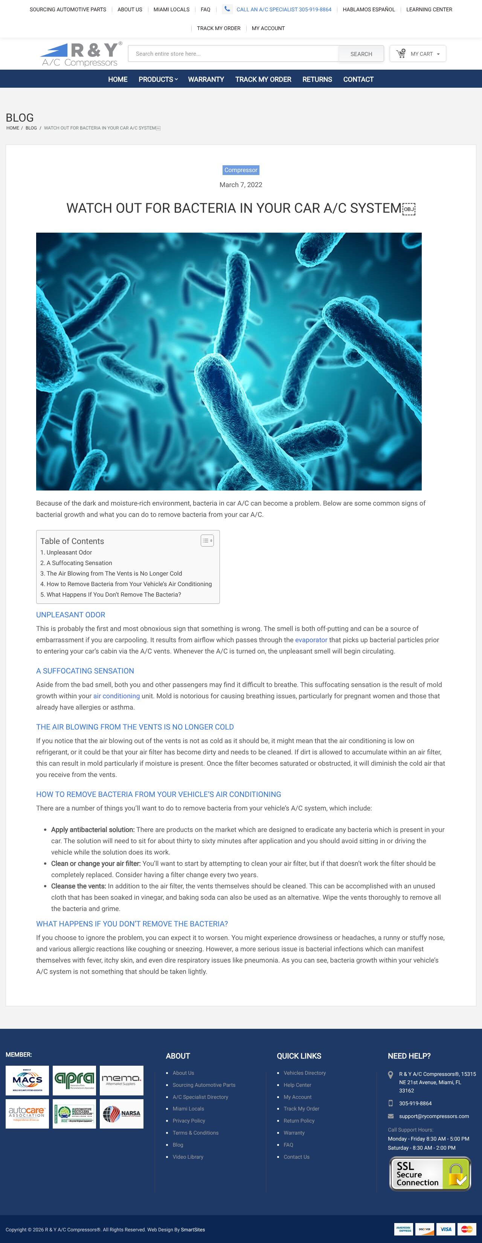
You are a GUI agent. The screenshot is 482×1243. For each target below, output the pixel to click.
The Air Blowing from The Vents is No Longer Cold (114, 573)
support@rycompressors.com (434, 1116)
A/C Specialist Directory (200, 1097)
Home (117, 79)
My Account (268, 28)
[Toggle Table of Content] (203, 540)
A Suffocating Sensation (79, 563)
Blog (178, 1145)
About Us (129, 9)
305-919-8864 (415, 1103)
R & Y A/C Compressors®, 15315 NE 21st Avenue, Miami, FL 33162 (437, 1082)
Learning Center (429, 9)
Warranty (206, 79)
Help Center (297, 1085)
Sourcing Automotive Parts (68, 9)
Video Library (188, 1157)
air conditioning (116, 695)
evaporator (311, 639)
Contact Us (297, 1157)
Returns (318, 79)
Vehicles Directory (305, 1073)
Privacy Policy (189, 1121)
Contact (358, 79)
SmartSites (193, 1229)
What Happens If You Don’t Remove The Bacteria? (114, 595)
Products (156, 79)
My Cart (421, 53)
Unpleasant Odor (69, 552)
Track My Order (218, 28)
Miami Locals (172, 9)
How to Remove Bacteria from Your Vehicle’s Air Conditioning (129, 584)
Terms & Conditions (196, 1133)
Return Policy (299, 1121)
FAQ (205, 9)
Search (361, 54)
